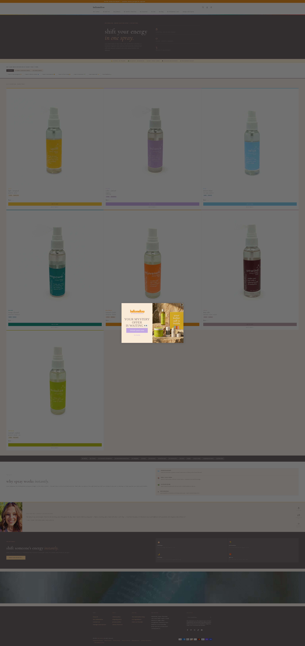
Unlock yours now (137, 330)
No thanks (137, 335)
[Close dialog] (182, 304)
